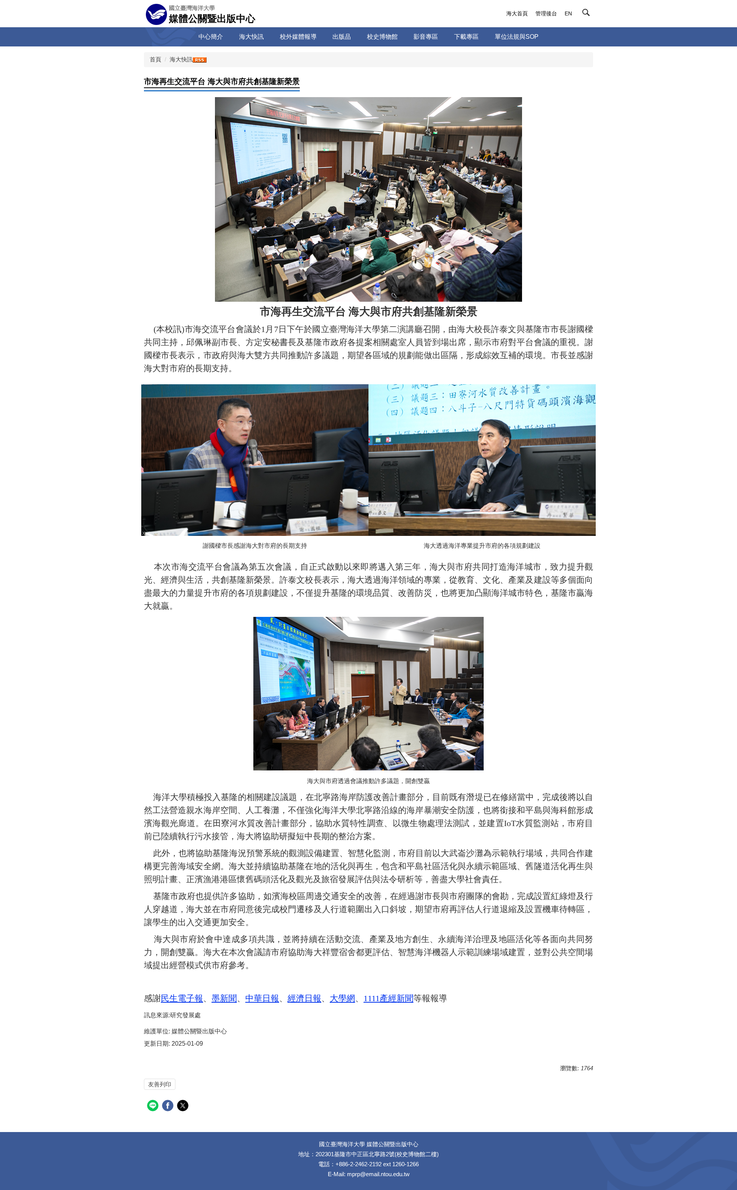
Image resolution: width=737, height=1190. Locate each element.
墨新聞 (224, 998)
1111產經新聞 (388, 998)
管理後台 (546, 13)
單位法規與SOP (517, 36)
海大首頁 (517, 13)
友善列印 (159, 1084)
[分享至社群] (153, 1106)
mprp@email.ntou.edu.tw (378, 1174)
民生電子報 (182, 998)
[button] (587, 14)
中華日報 (262, 998)
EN (568, 13)
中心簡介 (210, 36)
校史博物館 (382, 36)
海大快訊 (251, 36)
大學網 (342, 998)
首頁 (155, 59)
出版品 (341, 36)
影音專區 (425, 36)
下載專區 (466, 36)
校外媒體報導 (298, 36)
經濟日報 (304, 998)
